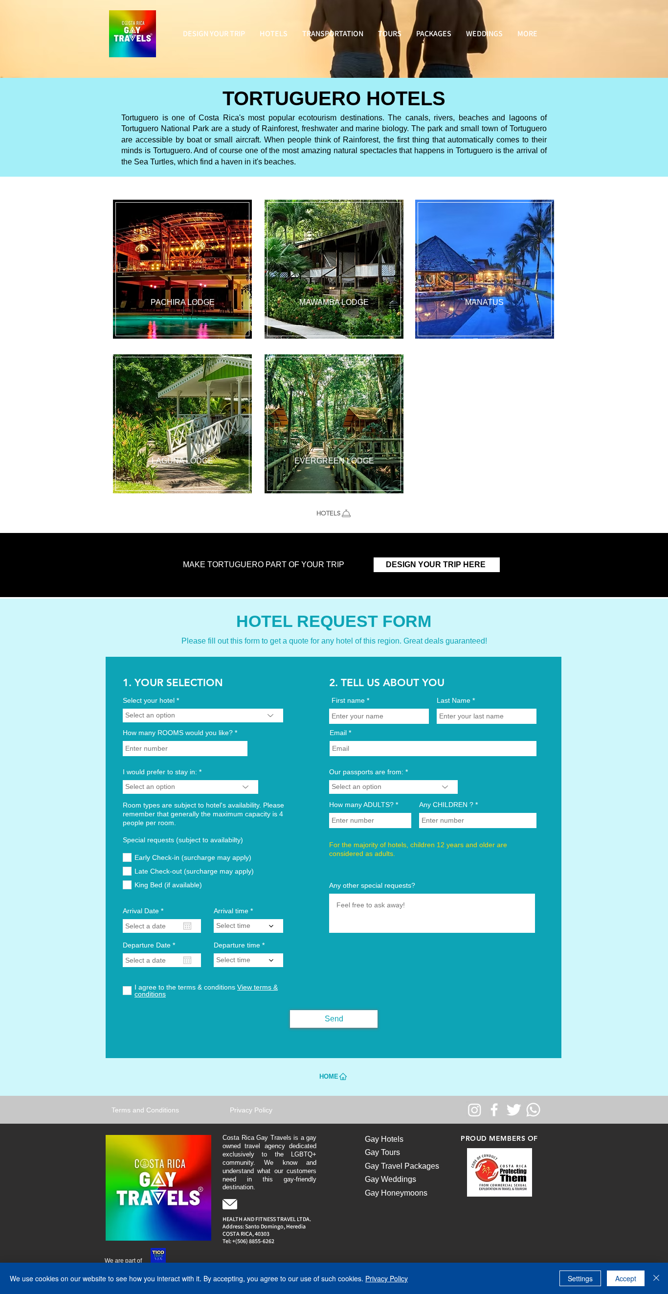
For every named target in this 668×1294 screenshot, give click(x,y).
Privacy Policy (386, 1278)
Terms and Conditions (145, 1110)
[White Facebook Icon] (494, 1109)
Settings (580, 1278)
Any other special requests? (372, 885)
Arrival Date (145, 910)
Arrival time (231, 910)
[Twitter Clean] (513, 1109)
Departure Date (150, 945)
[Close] (656, 1278)
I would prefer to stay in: (160, 771)
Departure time (237, 945)
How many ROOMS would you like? (178, 732)
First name (348, 700)
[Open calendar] (187, 926)
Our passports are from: (366, 771)
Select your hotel (149, 700)
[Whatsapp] (533, 1109)
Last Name (453, 700)
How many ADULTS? (361, 804)
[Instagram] (474, 1109)
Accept (625, 1278)
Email (338, 732)
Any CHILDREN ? (446, 804)
